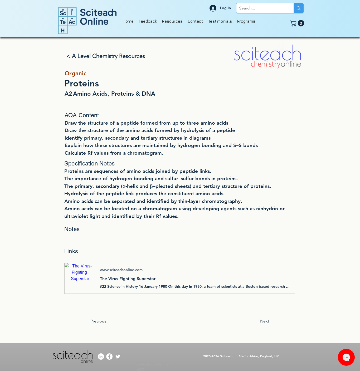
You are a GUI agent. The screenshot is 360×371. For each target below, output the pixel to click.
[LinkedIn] (101, 356)
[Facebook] (109, 356)
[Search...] (298, 8)
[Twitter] (118, 356)
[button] (298, 23)
